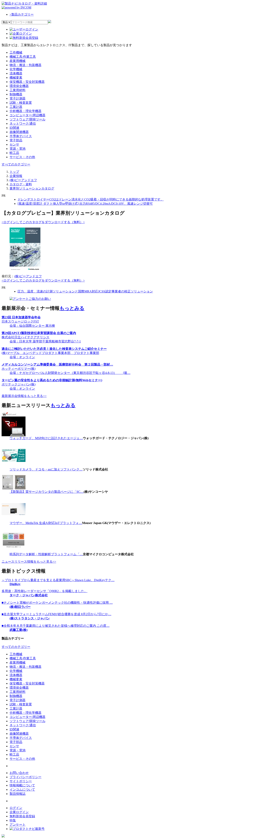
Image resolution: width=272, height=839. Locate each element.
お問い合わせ (19, 772)
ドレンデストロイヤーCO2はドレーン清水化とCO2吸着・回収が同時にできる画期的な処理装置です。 (91, 199)
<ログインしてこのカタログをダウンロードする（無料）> (43, 222)
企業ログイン (19, 812)
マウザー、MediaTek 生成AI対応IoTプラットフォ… (46, 523)
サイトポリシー (21, 781)
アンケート (17, 824)
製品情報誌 (17, 793)
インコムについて (22, 789)
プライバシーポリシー (25, 777)
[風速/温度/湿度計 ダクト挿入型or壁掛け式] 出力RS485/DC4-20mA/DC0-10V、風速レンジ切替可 (85, 203)
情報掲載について (22, 785)
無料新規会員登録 (22, 816)
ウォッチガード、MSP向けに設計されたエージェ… (46, 438)
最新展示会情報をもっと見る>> (24, 396)
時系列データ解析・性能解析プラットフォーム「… (46, 554)
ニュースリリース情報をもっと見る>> (29, 561)
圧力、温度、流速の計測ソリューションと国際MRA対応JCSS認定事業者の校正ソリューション (85, 291)
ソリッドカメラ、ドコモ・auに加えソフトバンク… (46, 469)
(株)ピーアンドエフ (28, 276)
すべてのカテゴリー (16, 164)
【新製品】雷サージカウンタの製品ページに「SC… (47, 491)
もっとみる (72, 308)
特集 (13, 820)
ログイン (16, 808)
